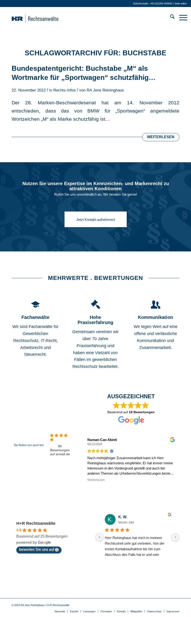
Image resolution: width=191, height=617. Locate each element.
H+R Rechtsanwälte (35, 523)
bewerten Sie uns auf (36, 549)
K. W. (122, 517)
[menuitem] (169, 17)
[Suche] (169, 17)
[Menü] (180, 17)
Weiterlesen (160, 137)
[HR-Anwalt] (42, 17)
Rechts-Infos (64, 90)
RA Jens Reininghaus (105, 90)
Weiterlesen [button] (96, 480)
